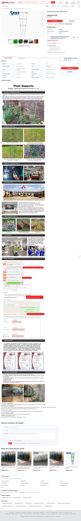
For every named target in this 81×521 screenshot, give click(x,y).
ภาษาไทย (59, 513)
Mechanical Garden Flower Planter (35, 506)
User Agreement (47, 516)
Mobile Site (66, 512)
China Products (17, 512)
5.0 (65, 59)
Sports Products (43, 485)
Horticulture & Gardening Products (19, 8)
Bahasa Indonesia (73, 513)
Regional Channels (55, 512)
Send (10, 443)
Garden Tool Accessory (51, 503)
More (2, 508)
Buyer (53, 6)
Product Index (61, 512)
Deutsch (38, 513)
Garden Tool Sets (28, 503)
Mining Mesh (23, 481)
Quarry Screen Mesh (5, 481)
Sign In (48, 52)
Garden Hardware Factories (7, 503)
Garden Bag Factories (19, 503)
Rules (79, 6)
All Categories (5, 6)
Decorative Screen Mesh (64, 483)
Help (58, 6)
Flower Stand (28, 8)
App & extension (65, 6)
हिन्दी (56, 513)
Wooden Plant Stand (27, 497)
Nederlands (43, 513)
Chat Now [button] (73, 21)
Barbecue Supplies (4, 485)
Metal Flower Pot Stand (6, 497)
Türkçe (64, 513)
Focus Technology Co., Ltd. (32, 516)
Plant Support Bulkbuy (48, 506)
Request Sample (68, 23)
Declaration (53, 516)
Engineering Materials (44, 483)
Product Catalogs (18, 478)
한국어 (50, 513)
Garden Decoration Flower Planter (64, 503)
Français (25, 513)
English (13, 513)
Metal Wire (23, 485)
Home (2, 8)
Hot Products (11, 512)
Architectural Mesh (24, 483)
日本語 (53, 513)
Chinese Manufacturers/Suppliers (26, 512)
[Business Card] (78, 63)
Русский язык (30, 513)
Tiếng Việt (67, 513)
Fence (61, 481)
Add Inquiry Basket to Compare (23, 46)
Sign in (78, 3)
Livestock (42, 481)
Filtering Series (4, 483)
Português (20, 513)
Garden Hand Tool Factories (39, 503)
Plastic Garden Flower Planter (20, 506)
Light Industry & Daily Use (8, 8)
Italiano (34, 513)
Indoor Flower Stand (17, 497)
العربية (47, 513)
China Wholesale (35, 512)
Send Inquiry (55, 21)
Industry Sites (48, 512)
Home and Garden (63, 485)
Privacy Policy (58, 516)
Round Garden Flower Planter (7, 506)
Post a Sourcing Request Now (34, 443)
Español (16, 513)
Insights (70, 512)
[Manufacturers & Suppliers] (7, 2)
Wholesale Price (42, 512)
